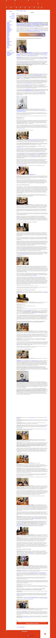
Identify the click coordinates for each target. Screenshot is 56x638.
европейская (18, 74)
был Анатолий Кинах (20, 165)
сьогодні (24, 593)
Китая (22, 148)
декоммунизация (41, 92)
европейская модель (19, 110)
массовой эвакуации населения (33, 572)
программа (29, 82)
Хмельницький (9, 41)
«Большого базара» (31, 26)
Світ (7, 46)
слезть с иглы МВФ (28, 310)
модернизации (46, 24)
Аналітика (13, 15)
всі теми (8, 51)
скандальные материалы (31, 417)
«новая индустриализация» (35, 24)
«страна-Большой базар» (34, 140)
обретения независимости (24, 62)
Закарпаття (8, 27)
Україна (25, 10)
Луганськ (8, 32)
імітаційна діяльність (20, 524)
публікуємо (31, 552)
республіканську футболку (27, 616)
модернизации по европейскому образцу (22, 109)
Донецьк (8, 25)
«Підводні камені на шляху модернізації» (32, 55)
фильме (47, 213)
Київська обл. (9, 30)
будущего (46, 81)
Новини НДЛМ (9, 53)
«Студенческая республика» (34, 360)
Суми (8, 37)
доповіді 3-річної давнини (44, 52)
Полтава (8, 35)
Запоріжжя (8, 28)
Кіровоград (8, 31)
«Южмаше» (34, 156)
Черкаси (8, 42)
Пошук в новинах (12, 16)
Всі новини (13, 13)
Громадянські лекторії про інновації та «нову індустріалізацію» (31, 53)
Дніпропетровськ (9, 24)
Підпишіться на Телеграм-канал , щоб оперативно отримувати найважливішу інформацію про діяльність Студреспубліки (32, 623)
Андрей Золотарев (28, 25)
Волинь (8, 23)
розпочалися (21, 53)
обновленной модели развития (22, 111)
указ (30, 334)
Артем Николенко (26, 360)
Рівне (8, 36)
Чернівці (8, 43)
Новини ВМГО (9, 54)
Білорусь (8, 47)
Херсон (8, 40)
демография (24, 570)
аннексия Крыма (28, 89)
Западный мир (42, 110)
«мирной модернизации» (38, 22)
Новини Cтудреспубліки (10, 52)
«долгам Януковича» (34, 274)
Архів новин (13, 18)
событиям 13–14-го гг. (28, 84)
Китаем (38, 75)
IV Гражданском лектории (20, 24)
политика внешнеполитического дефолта (24, 253)
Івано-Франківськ (9, 29)
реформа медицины (24, 611)
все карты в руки (41, 58)
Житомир (8, 26)
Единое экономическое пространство (37, 74)
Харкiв (8, 39)
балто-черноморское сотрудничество (21, 75)
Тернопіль (8, 38)
